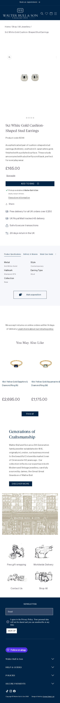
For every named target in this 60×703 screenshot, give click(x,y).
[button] (42, 13)
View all (30, 414)
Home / (8, 27)
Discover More (20, 484)
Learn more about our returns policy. (36, 329)
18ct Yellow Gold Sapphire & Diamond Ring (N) (15, 383)
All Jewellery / (25, 27)
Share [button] (11, 204)
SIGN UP (11, 630)
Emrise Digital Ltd (48, 696)
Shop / (15, 27)
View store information (19, 198)
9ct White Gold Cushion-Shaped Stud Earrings (27, 32)
